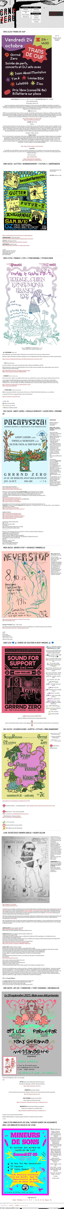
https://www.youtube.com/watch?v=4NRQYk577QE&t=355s (16, 943)
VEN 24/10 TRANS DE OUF (14, 32)
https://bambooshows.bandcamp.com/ (11, 513)
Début (14, 1200)
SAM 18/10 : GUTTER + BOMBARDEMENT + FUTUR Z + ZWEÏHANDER (31, 164)
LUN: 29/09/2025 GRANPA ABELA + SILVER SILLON (24, 833)
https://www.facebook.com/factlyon (32, 159)
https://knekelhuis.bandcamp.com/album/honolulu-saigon (16, 370)
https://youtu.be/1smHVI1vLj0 (9, 386)
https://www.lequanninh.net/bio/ (10, 958)
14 (43, 1200)
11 (36, 1200)
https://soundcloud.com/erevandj (10, 507)
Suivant (47, 1200)
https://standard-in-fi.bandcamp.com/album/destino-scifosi (16, 384)
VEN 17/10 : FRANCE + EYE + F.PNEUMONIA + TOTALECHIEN (28, 258)
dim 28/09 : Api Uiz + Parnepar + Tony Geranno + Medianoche (31, 988)
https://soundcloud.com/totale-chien (11, 396)
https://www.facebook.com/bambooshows (12, 517)
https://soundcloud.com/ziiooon (32, 120)
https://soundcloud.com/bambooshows (11, 514)
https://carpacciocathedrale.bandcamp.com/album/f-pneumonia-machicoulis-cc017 (22, 359)
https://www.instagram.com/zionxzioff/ (32, 118)
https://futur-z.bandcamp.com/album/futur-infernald (14, 242)
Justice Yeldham (13, 918)
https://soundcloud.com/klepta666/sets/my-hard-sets (15, 814)
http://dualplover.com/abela (9, 904)
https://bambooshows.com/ (9, 518)
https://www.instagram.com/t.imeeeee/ (33, 146)
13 (40, 1200)
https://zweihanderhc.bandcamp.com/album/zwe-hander (16, 245)
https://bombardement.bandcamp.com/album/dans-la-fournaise (17, 238)
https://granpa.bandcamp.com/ (9, 905)
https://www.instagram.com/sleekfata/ (11, 501)
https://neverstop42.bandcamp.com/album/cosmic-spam (16, 619)
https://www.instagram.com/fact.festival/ (32, 160)
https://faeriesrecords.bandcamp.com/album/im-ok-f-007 (16, 801)
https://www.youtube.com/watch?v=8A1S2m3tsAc (14, 371)
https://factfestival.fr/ (32, 157)
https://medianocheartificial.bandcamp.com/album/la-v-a (32, 1110)
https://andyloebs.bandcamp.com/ (10, 488)
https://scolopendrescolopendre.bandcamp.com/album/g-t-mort (32, 1102)
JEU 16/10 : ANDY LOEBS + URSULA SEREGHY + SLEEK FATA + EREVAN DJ (32, 412)
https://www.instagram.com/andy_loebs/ (12, 489)
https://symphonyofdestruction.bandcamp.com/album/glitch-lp (17, 235)
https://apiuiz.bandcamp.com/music (32, 1086)
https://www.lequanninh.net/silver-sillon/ (12, 929)
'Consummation (49, 912)
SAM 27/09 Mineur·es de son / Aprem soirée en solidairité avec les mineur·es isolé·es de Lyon (29, 1123)
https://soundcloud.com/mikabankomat (11, 817)
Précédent (19, 1200)
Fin (51, 1200)
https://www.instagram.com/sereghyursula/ (12, 499)
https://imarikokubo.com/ (8, 620)
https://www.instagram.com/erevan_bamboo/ (13, 509)
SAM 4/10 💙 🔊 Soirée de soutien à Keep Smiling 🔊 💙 (28, 643)
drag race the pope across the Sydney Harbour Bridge (35, 910)
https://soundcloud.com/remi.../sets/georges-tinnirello (15, 628)
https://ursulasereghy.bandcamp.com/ (11, 497)
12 (38, 1200)
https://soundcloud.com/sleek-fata (10, 500)
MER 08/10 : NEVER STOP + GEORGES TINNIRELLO (24, 547)
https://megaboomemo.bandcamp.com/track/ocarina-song (40, 805)
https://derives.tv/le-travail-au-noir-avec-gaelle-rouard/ (15, 942)
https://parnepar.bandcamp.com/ (32, 1094)
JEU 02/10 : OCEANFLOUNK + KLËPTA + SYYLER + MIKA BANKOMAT (30, 729)
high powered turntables (27, 911)
